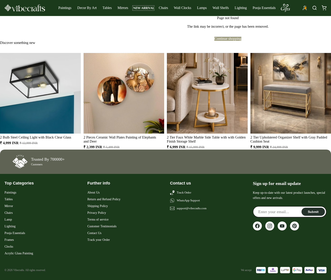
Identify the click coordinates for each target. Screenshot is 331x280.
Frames (9, 239)
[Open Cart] (324, 7)
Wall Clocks (182, 8)
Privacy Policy (96, 212)
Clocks (9, 246)
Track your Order (98, 239)
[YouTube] (282, 225)
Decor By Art (87, 8)
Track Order (184, 192)
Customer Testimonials (101, 226)
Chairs (163, 8)
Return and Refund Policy (103, 199)
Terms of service (98, 219)
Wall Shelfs (221, 8)
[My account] (305, 8)
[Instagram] (269, 225)
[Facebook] (257, 225)
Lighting (241, 8)
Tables (107, 8)
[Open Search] (314, 7)
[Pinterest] (294, 225)
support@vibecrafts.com (191, 208)
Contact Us (94, 233)
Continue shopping (227, 39)
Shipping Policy (97, 206)
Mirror (9, 206)
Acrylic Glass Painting (19, 253)
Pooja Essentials (264, 8)
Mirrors (123, 8)
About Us (93, 192)
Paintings (64, 8)
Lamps (202, 8)
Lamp (8, 219)
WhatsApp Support (188, 200)
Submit (313, 212)
